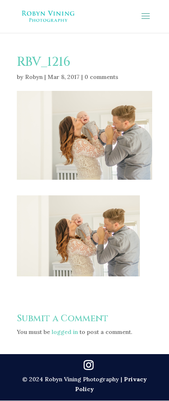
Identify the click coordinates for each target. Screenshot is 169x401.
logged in (65, 332)
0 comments (101, 77)
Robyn (34, 77)
